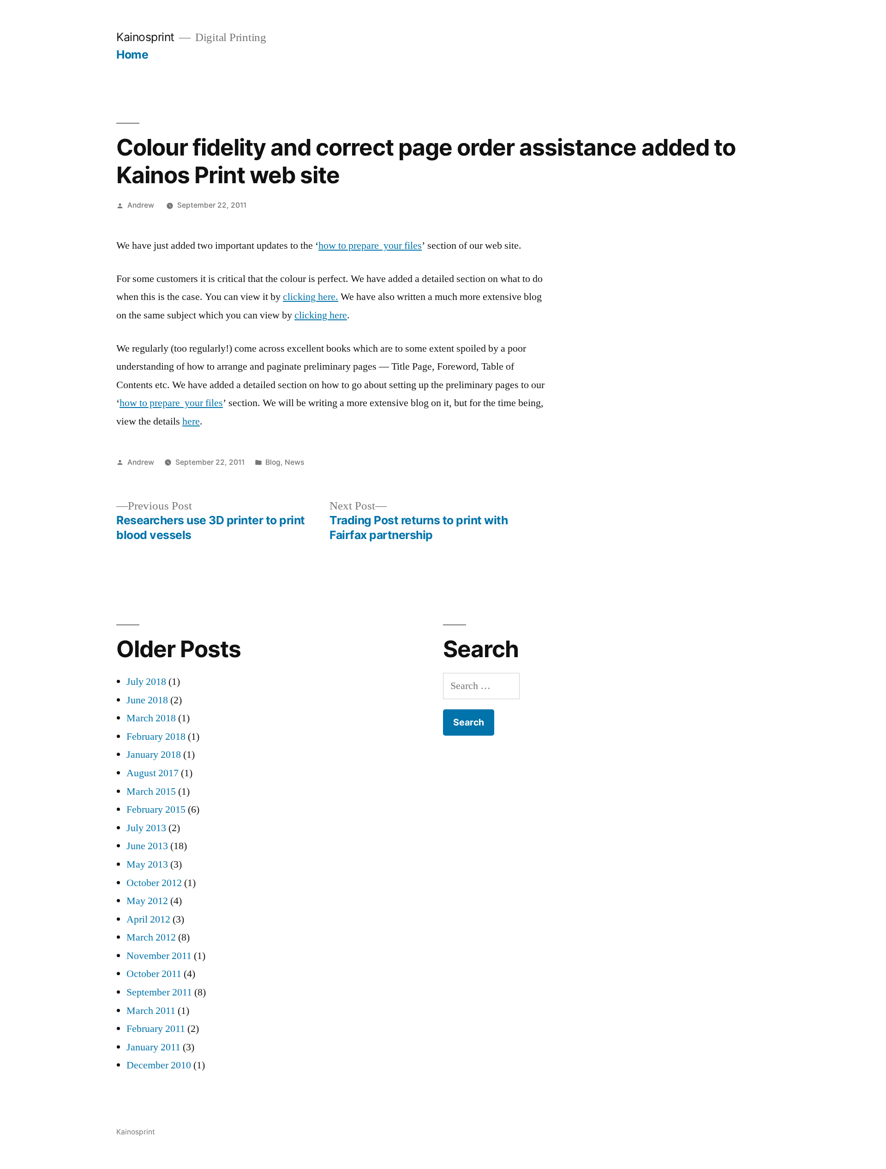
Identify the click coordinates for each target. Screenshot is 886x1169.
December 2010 (158, 1065)
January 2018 (153, 754)
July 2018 (146, 681)
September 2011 (159, 992)
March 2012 (151, 937)
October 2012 (154, 882)
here (191, 421)
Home (132, 54)
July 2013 (146, 827)
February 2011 (155, 1028)
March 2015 (151, 791)
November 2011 (159, 955)
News (294, 462)
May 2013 (147, 864)
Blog (273, 462)
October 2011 (153, 973)
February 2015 (156, 809)
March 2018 (151, 718)
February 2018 (156, 736)
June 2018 (147, 700)
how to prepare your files (370, 245)
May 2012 (147, 900)
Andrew (140, 205)
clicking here (320, 315)
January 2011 (153, 1047)
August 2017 (152, 773)
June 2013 (147, 845)
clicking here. (310, 296)
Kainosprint (145, 37)
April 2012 (148, 919)
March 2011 (150, 1010)
